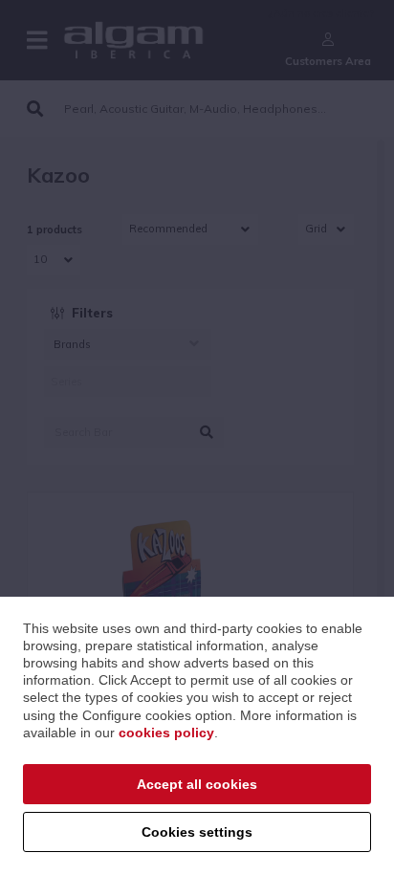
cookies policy (166, 732)
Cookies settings (197, 832)
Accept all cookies (197, 784)
